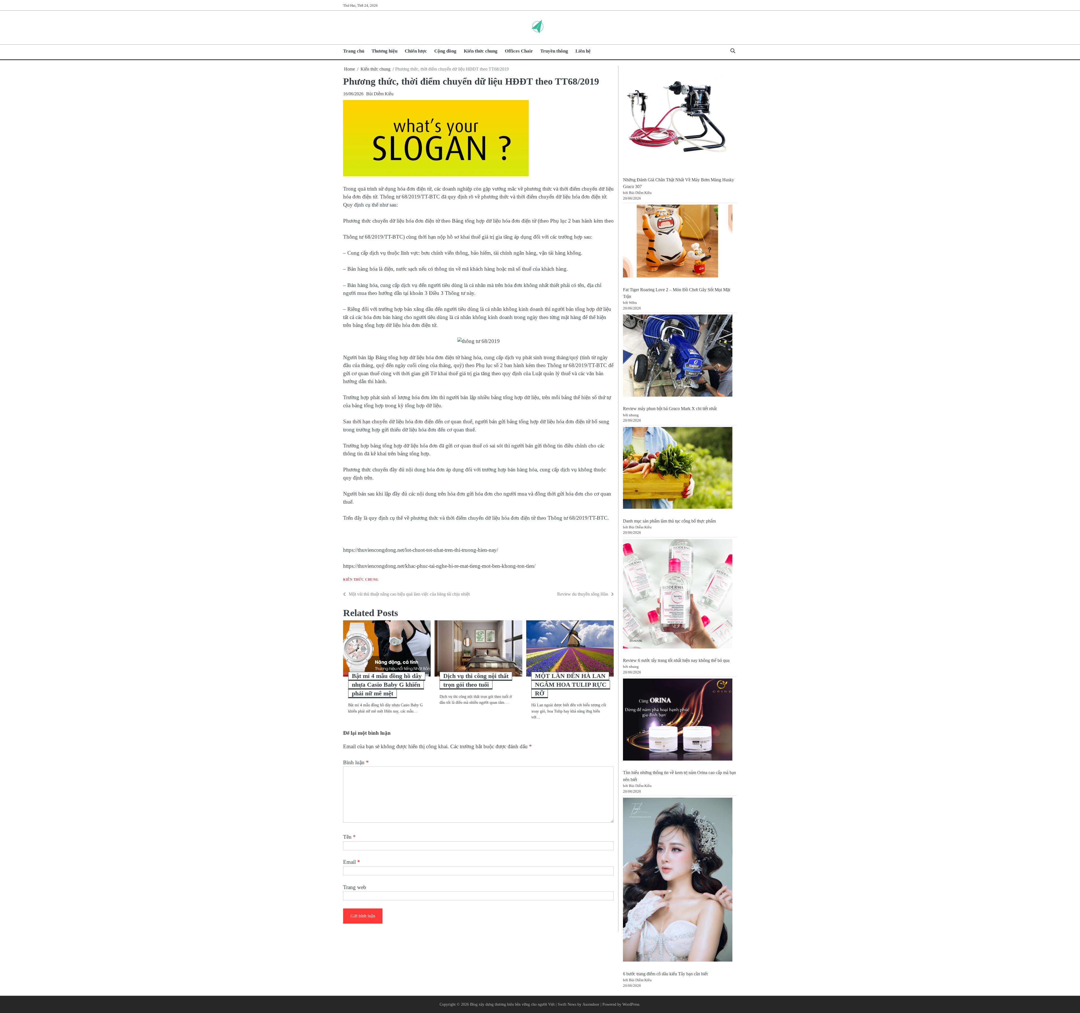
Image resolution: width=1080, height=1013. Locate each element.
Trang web (354, 887)
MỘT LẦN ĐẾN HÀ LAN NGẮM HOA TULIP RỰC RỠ (570, 684)
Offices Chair (519, 51)
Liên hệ (583, 51)
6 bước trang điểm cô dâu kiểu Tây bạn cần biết (665, 973)
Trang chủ (353, 51)
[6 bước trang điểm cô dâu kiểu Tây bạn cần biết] (677, 881)
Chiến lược (416, 51)
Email (351, 862)
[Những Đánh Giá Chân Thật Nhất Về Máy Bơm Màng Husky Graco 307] (677, 118)
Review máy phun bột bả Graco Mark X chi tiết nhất (670, 408)
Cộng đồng (445, 51)
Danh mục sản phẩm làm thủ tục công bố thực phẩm (669, 521)
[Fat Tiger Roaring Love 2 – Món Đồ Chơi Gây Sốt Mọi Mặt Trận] (677, 242)
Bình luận (356, 762)
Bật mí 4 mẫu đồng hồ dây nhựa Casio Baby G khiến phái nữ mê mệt (387, 684)
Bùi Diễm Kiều (379, 93)
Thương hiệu (384, 51)
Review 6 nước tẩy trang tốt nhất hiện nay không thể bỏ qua (676, 660)
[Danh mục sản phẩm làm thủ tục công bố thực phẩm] (677, 469)
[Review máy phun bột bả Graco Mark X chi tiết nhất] (677, 357)
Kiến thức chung (481, 51)
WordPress (630, 1004)
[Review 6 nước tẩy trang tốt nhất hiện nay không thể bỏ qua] (677, 594)
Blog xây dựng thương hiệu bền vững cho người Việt (512, 1004)
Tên (349, 837)
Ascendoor (590, 1004)
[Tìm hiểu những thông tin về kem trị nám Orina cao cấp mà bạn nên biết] (677, 721)
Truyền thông (554, 51)
